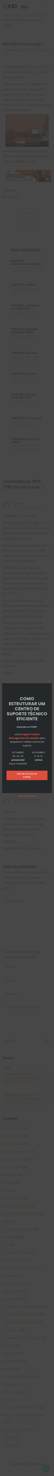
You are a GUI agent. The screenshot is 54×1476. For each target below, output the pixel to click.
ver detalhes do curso (27, 775)
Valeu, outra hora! (27, 796)
